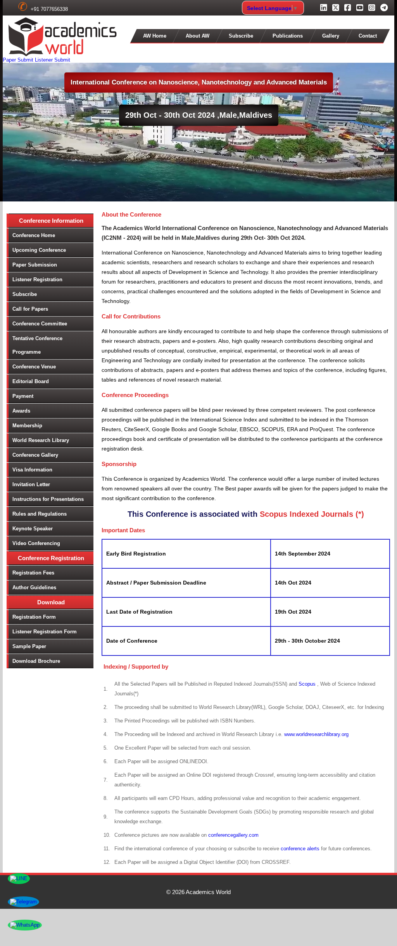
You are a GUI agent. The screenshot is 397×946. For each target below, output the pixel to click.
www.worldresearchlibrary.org (316, 734)
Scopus (308, 684)
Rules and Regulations (39, 514)
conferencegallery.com (233, 835)
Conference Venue (34, 367)
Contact (368, 36)
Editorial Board (30, 381)
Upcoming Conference (39, 250)
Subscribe (241, 36)
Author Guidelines (34, 587)
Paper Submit (18, 60)
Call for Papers (30, 309)
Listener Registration (37, 279)
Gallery (330, 36)
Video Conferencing (36, 543)
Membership (27, 425)
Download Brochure (36, 661)
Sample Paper (29, 646)
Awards (21, 411)
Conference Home (33, 235)
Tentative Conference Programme (37, 345)
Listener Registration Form (44, 632)
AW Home (154, 36)
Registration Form (34, 617)
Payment (22, 396)
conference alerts (300, 848)
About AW (197, 36)
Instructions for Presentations (48, 499)
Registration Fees (33, 573)
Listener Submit (52, 60)
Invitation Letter (31, 484)
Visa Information (32, 470)
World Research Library (40, 440)
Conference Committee (39, 324)
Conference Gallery (35, 455)
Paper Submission (34, 265)
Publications (288, 36)
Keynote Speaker (32, 528)
